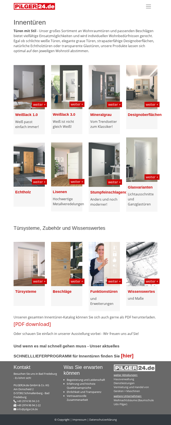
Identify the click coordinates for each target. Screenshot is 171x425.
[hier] (127, 355)
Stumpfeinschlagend (108, 192)
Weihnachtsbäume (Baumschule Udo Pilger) (134, 402)
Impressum (79, 419)
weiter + (39, 104)
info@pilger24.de (27, 409)
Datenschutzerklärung (103, 419)
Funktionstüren (104, 291)
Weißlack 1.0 (26, 115)
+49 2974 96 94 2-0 (28, 401)
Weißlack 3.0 (64, 114)
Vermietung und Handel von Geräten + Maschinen (131, 389)
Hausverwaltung (124, 379)
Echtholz (23, 192)
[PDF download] (32, 324)
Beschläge (62, 291)
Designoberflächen (145, 115)
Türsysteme (25, 291)
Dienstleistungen (124, 383)
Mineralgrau (101, 115)
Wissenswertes (141, 291)
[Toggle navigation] (148, 6)
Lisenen (60, 192)
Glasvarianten (140, 187)
